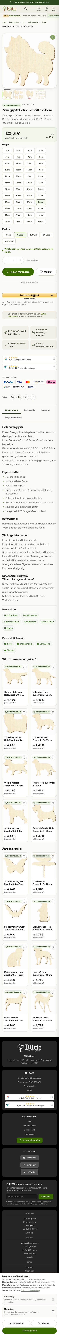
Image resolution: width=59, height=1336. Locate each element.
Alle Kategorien (29, 1218)
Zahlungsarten (29, 1246)
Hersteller (45, 410)
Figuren (10, 650)
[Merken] (24, 667)
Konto (47, 10)
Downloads (29, 410)
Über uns (29, 1267)
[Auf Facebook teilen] (19, 397)
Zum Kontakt (29, 1086)
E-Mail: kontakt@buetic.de (29, 1078)
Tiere (44, 22)
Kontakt (29, 1257)
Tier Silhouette (30, 615)
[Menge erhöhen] (20, 260)
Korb (53, 10)
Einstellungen (44, 1323)
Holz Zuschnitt (11, 615)
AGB (29, 1121)
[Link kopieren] (33, 397)
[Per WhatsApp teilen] (12, 397)
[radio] (7, 150)
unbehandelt (33, 22)
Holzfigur (8, 628)
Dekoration (14, 22)
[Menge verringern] (5, 260)
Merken (39, 10)
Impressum (30, 1134)
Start (4, 22)
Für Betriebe (29, 1253)
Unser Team (29, 1271)
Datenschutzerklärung (39, 1204)
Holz (23, 22)
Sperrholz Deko (11, 621)
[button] (29, 296)
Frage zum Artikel (13, 417)
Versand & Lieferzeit (29, 1243)
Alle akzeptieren (29, 1330)
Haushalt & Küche (29, 1229)
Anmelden (46, 1196)
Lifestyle (42, 15)
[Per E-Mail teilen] (26, 397)
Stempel (29, 1233)
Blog (29, 1090)
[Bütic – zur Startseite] (9, 9)
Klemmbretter (29, 15)
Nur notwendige (16, 1323)
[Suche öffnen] (26, 9)
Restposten (12, 15)
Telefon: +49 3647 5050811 (29, 1082)
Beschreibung (11, 410)
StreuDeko (45, 643)
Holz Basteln (30, 621)
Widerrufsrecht (29, 1125)
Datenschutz (29, 1130)
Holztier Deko (47, 621)
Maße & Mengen (29, 1250)
